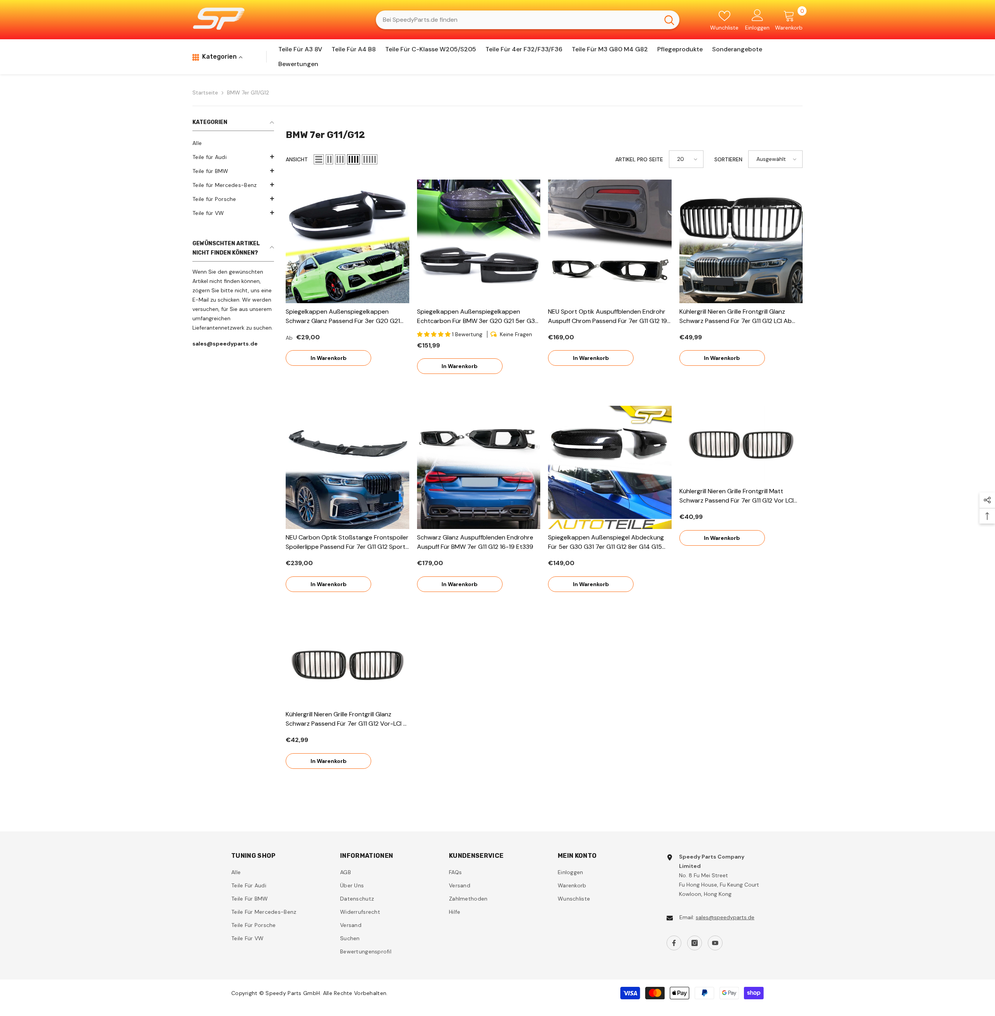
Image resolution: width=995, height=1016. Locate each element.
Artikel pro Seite (639, 159)
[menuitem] (233, 143)
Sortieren (728, 159)
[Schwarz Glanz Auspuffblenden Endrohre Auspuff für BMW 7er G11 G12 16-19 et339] (479, 467)
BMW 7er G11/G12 (248, 92)
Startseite (205, 92)
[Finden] (527, 19)
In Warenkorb (329, 357)
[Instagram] (694, 943)
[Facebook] (674, 943)
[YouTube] (715, 943)
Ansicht (297, 159)
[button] (233, 156)
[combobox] (517, 19)
